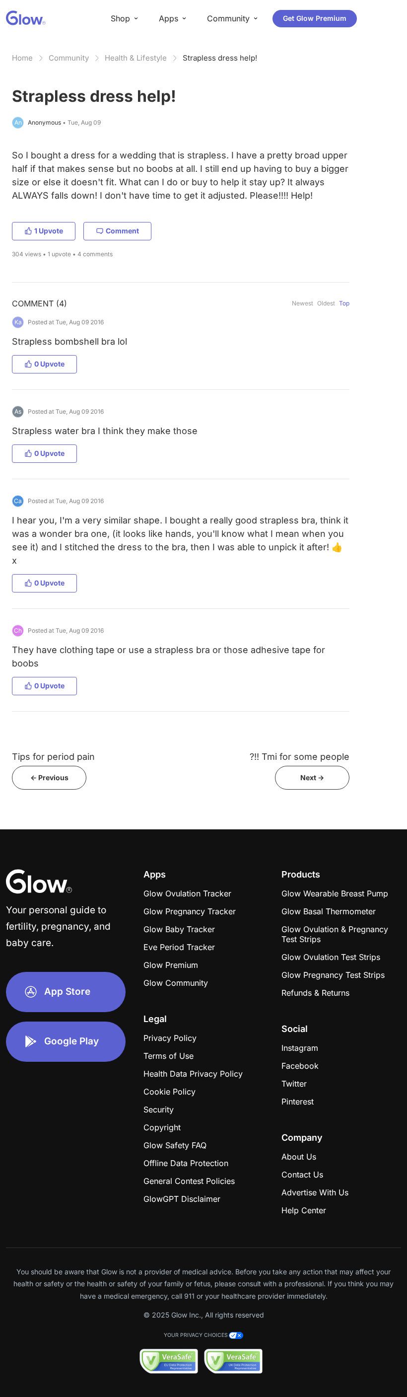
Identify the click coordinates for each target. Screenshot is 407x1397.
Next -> (312, 777)
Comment (122, 230)
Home (22, 58)
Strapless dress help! (220, 58)
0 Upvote (49, 364)
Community (69, 58)
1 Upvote (48, 230)
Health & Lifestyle (136, 58)
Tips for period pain (53, 756)
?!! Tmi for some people (299, 756)
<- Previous (49, 777)
